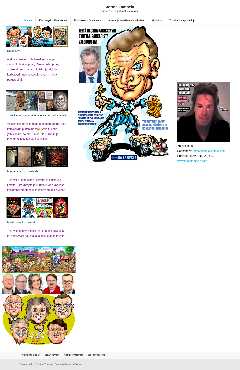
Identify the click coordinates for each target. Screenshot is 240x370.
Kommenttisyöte (73, 354)
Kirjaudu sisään (31, 354)
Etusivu (28, 20)
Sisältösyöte (52, 354)
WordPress (75, 364)
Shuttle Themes (44, 364)
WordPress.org (96, 354)
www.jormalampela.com (192, 160)
